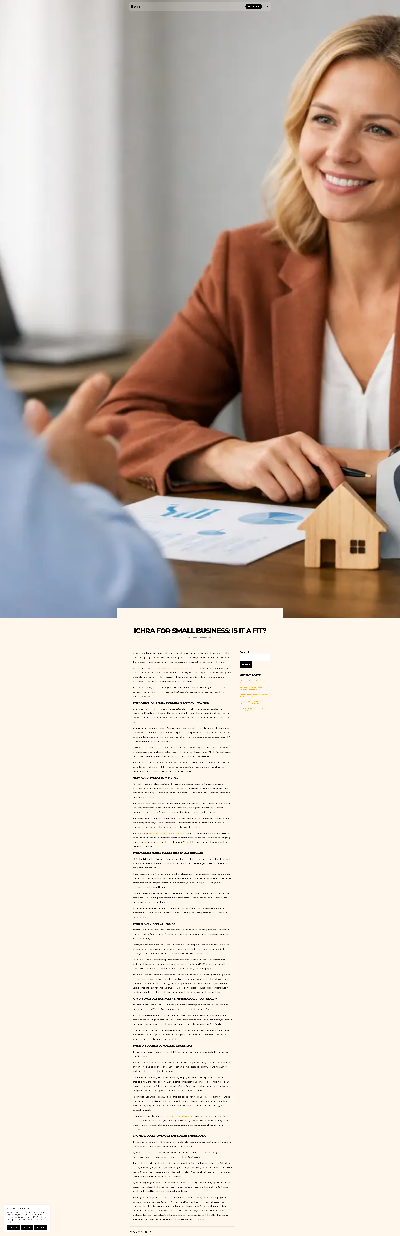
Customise (14, 1227)
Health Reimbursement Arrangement (172, 668)
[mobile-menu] (266, 6)
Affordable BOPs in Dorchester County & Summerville (252, 689)
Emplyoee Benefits (194, 637)
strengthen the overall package (177, 1116)
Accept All (41, 1227)
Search (245, 652)
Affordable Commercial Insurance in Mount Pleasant (254, 682)
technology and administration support (166, 833)
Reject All (27, 1227)
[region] (27, 1218)
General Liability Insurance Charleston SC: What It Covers (254, 695)
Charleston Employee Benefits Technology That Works (251, 702)
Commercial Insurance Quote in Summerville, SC (252, 709)
